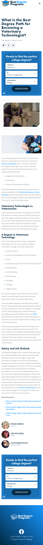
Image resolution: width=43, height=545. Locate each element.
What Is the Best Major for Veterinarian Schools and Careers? (23, 402)
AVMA (35, 314)
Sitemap (29, 539)
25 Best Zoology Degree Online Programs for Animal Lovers (23, 414)
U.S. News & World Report (27, 388)
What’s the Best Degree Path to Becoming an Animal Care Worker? (23, 408)
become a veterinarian (9, 164)
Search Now (21, 89)
